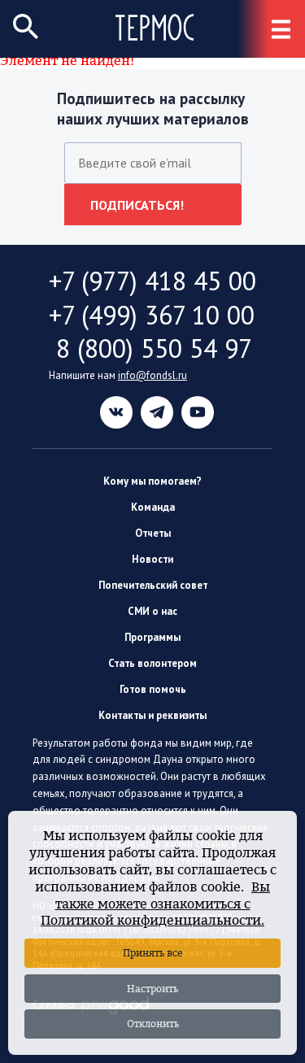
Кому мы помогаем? (152, 481)
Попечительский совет (152, 585)
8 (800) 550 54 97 (150, 348)
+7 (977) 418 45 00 (152, 281)
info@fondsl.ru (152, 375)
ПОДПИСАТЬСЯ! (137, 205)
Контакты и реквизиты (152, 715)
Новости (152, 559)
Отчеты (153, 533)
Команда (153, 507)
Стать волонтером (152, 663)
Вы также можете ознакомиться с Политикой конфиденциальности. (155, 903)
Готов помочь (153, 689)
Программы (152, 637)
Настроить (152, 988)
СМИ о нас (152, 611)
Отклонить (153, 1023)
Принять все (152, 953)
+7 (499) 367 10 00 (152, 315)
